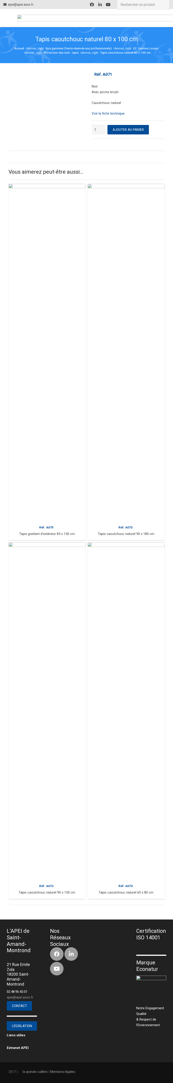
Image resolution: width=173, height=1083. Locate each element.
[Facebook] (92, 4)
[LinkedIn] (100, 4)
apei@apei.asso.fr (20, 997)
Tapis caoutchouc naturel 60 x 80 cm (126, 892)
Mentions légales (62, 1072)
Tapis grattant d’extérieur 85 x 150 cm (47, 534)
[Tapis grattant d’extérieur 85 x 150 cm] (47, 353)
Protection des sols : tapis (61, 52)
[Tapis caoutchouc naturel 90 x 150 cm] (47, 711)
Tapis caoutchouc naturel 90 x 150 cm (47, 892)
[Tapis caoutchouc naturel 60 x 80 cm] (126, 711)
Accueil (19, 48)
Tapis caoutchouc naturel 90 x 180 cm (126, 534)
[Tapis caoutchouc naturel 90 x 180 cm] (126, 353)
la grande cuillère (35, 1072)
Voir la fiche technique (108, 113)
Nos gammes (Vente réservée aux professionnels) (79, 48)
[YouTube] (108, 4)
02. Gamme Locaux (146, 48)
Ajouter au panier (128, 130)
